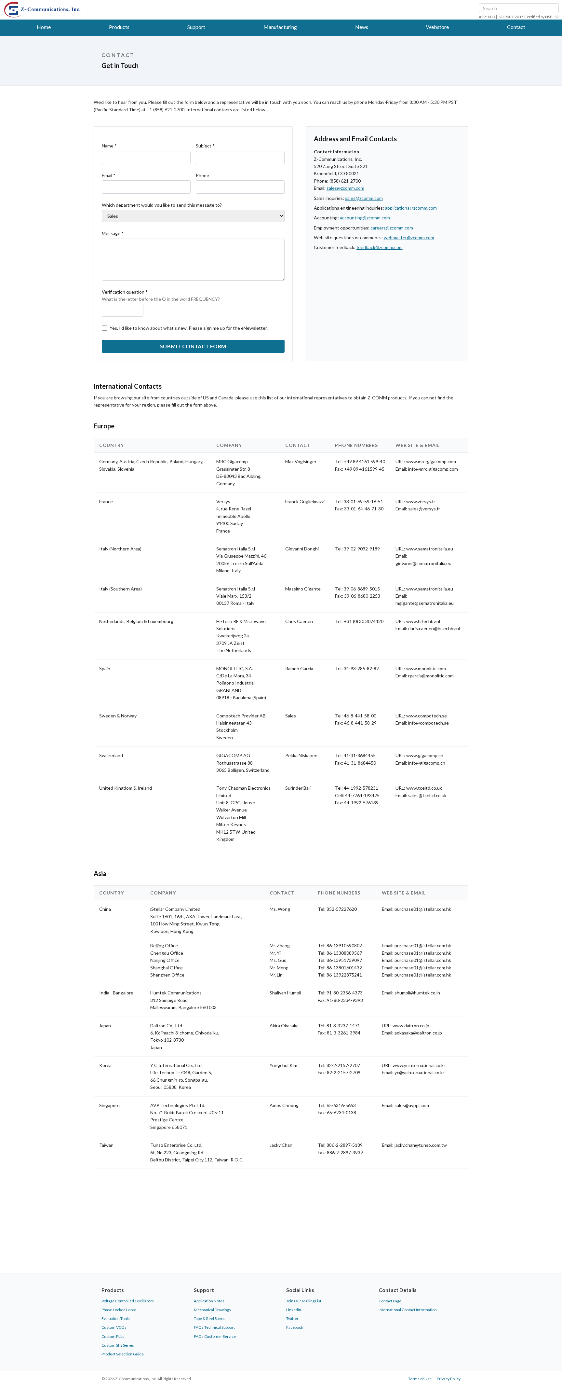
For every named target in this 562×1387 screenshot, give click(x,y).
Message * (113, 233)
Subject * (205, 145)
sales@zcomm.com (345, 188)
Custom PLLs (112, 1336)
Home (44, 27)
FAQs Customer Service (215, 1336)
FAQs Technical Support (214, 1327)
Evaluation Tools (115, 1318)
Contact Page (390, 1300)
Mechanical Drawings (212, 1309)
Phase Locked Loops (119, 1309)
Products (119, 27)
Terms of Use (420, 1378)
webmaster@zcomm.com (409, 237)
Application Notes (209, 1300)
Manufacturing (280, 27)
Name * (109, 145)
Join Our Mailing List (303, 1300)
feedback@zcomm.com (379, 247)
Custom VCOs (114, 1327)
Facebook (294, 1327)
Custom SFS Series (117, 1345)
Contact (516, 27)
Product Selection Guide (122, 1354)
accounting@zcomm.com (365, 217)
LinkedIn (293, 1309)
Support (196, 27)
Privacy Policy (449, 1378)
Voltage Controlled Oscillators (127, 1300)
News (361, 27)
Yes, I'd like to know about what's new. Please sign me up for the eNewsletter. (189, 328)
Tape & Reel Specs (209, 1318)
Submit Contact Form (193, 346)
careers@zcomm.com (391, 227)
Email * (108, 175)
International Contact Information (408, 1309)
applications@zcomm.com (411, 208)
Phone (202, 175)
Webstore (437, 27)
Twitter (292, 1318)
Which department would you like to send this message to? (162, 205)
